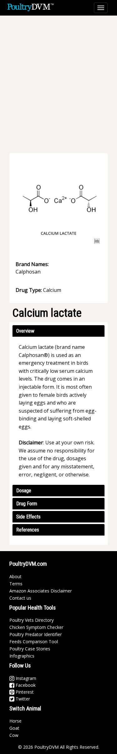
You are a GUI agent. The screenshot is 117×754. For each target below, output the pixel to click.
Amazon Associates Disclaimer (40, 591)
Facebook (25, 685)
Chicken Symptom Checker (36, 627)
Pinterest (24, 692)
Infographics (21, 656)
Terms (15, 584)
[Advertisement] (58, 80)
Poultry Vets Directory (31, 620)
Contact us (20, 598)
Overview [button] (25, 331)
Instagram (25, 678)
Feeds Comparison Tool (33, 641)
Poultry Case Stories (29, 649)
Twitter (22, 699)
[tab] (58, 331)
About (15, 576)
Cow (13, 735)
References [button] (27, 530)
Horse (15, 721)
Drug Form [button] (26, 504)
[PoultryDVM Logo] (30, 6)
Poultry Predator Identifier (35, 634)
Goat (14, 728)
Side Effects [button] (28, 517)
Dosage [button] (23, 491)
